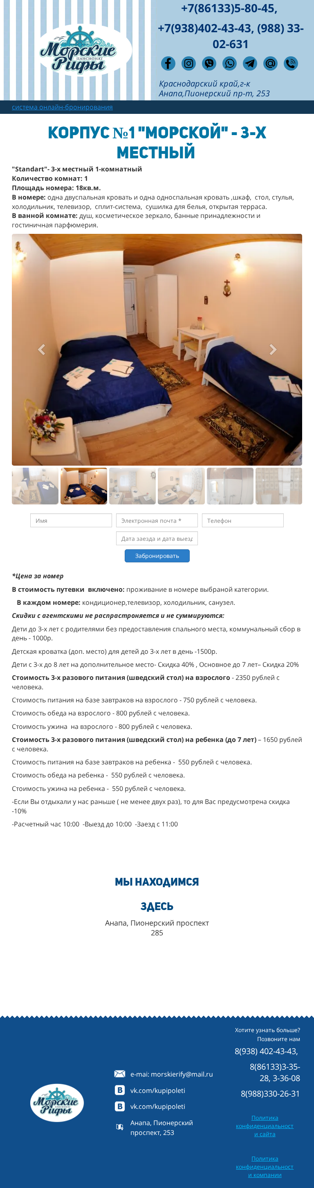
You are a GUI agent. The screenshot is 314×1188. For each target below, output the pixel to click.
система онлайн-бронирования (62, 106)
